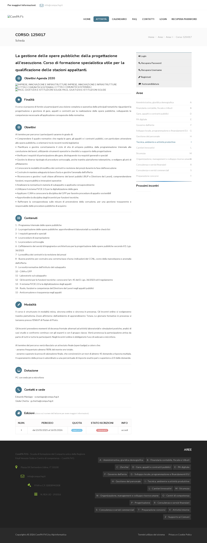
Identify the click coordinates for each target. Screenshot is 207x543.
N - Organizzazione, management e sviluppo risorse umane (127, 495)
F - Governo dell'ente (115, 474)
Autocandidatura (150, 83)
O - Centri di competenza (175, 495)
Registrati (145, 77)
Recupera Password (151, 63)
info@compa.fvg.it (54, 5)
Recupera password (184, 19)
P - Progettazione (140, 502)
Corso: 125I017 (184, 37)
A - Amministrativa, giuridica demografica (121, 460)
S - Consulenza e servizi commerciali (115, 509)
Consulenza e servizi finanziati (151, 164)
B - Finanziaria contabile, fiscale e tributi (168, 460)
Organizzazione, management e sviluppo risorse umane (163, 159)
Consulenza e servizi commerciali (152, 170)
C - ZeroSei (122, 467)
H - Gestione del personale (126, 481)
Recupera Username (151, 70)
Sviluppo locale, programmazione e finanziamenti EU (162, 130)
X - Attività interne (179, 509)
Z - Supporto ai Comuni (177, 517)
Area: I (169, 37)
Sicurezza (141, 153)
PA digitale (141, 119)
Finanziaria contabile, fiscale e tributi (154, 108)
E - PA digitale (181, 467)
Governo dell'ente (145, 125)
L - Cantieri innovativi (160, 488)
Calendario (119, 19)
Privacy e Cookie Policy (180, 534)
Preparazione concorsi (147, 176)
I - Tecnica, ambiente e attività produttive (167, 481)
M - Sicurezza (182, 488)
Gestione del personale (148, 136)
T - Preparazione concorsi (151, 509)
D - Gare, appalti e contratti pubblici (151, 467)
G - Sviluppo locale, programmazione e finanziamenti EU (160, 474)
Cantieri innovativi (145, 147)
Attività (101, 19)
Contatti (148, 19)
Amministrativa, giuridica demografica (155, 102)
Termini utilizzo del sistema (151, 534)
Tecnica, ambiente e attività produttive (155, 142)
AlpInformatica (58, 534)
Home (87, 19)
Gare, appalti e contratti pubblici (152, 113)
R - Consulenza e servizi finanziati (171, 502)
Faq (134, 19)
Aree (160, 37)
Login (163, 19)
